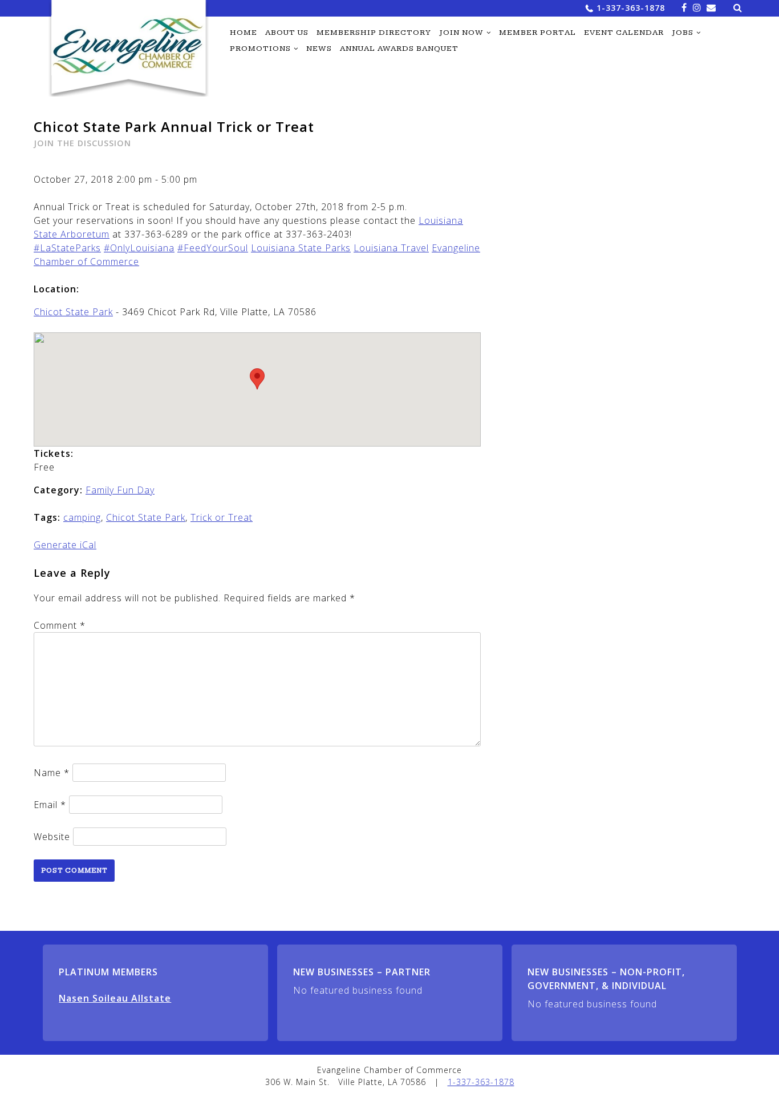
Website (52, 836)
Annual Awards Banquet (399, 49)
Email (50, 804)
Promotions (260, 49)
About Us (287, 33)
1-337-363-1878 (631, 7)
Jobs (682, 33)
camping (82, 517)
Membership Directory (374, 33)
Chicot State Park (73, 312)
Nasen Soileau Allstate (115, 998)
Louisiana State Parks (301, 248)
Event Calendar (624, 33)
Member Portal (537, 33)
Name (52, 772)
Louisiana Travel (391, 248)
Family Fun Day (120, 490)
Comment (60, 625)
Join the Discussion (82, 143)
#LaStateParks (67, 248)
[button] (257, 378)
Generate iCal (65, 545)
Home (243, 33)
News (319, 49)
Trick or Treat (221, 517)
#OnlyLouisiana (139, 248)
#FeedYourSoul (212, 248)
